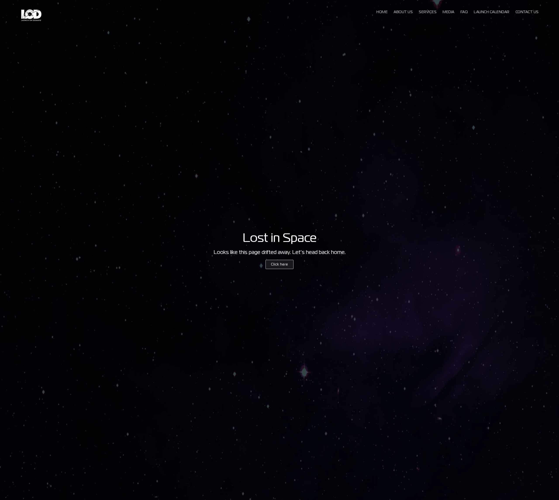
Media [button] (448, 12)
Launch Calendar (491, 12)
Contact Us (527, 12)
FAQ (464, 12)
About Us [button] (403, 12)
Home (382, 12)
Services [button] (428, 12)
